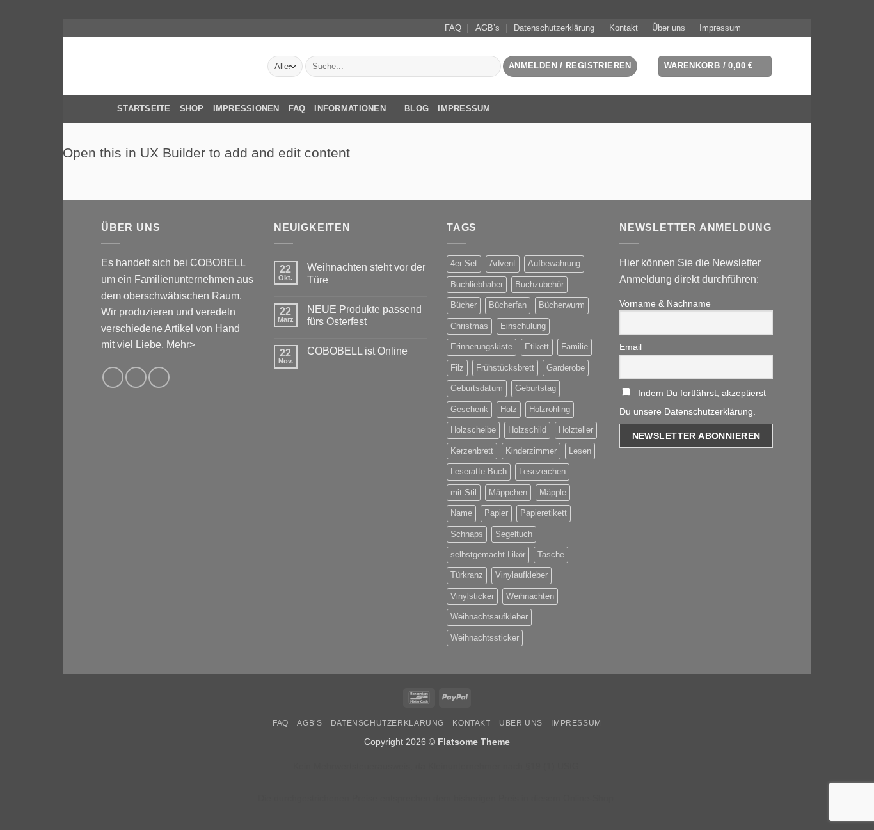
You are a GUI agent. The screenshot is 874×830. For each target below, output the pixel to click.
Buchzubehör (539, 284)
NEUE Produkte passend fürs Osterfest (364, 315)
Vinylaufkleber (521, 575)
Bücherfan (508, 305)
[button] (570, 66)
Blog (416, 108)
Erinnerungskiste (481, 346)
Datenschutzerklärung (554, 28)
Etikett (537, 346)
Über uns (668, 28)
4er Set (463, 263)
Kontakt (623, 28)
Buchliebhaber (476, 284)
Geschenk (469, 409)
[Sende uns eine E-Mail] (766, 28)
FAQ (453, 28)
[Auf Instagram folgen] (754, 28)
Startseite (144, 108)
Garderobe (565, 367)
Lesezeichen (542, 471)
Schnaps (466, 534)
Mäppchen (508, 492)
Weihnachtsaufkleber (489, 616)
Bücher (463, 305)
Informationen (349, 108)
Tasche (550, 554)
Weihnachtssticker (484, 637)
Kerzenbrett (471, 451)
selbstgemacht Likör (487, 554)
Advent (502, 263)
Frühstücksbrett (505, 367)
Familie (574, 346)
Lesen (580, 451)
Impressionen (246, 108)
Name (461, 513)
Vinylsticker (472, 596)
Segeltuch (513, 534)
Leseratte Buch (478, 471)
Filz (457, 367)
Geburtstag (535, 388)
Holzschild (527, 430)
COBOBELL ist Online (357, 351)
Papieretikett (543, 513)
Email (630, 347)
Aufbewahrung (554, 263)
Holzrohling (549, 409)
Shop (192, 108)
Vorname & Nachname (665, 303)
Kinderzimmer (531, 451)
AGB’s (487, 28)
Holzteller (576, 430)
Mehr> (180, 344)
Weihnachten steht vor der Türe (366, 273)
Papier (496, 513)
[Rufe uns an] (159, 377)
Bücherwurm (562, 305)
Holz (508, 409)
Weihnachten (530, 596)
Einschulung (523, 326)
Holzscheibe (473, 430)
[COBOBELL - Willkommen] (174, 66)
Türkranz (466, 575)
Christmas (469, 326)
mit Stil (463, 492)
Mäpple (552, 492)
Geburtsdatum (476, 388)
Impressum (720, 28)
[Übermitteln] (488, 66)
